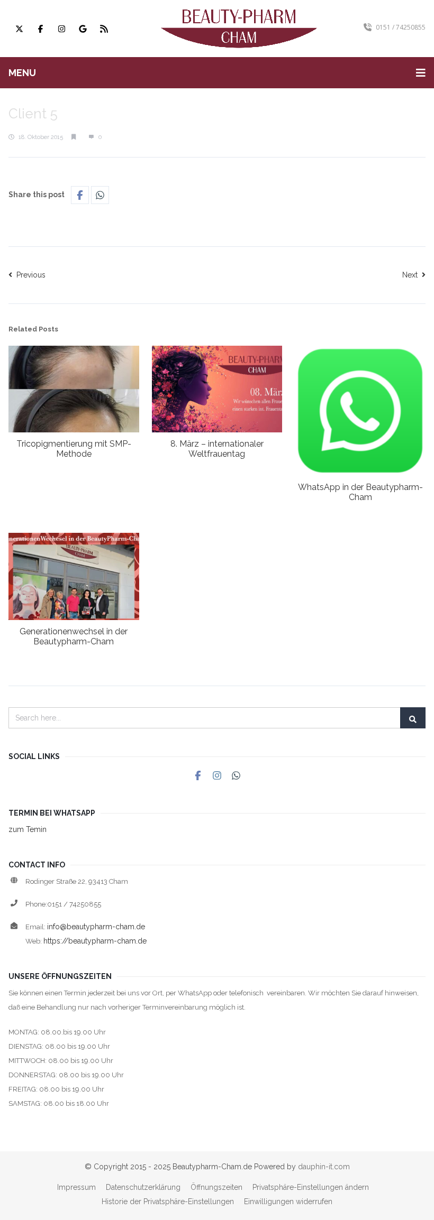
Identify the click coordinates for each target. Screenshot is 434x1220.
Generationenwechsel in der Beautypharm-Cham (74, 636)
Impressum (76, 1187)
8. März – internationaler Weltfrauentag (217, 449)
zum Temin (27, 829)
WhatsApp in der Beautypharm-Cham (360, 492)
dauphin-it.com (324, 1166)
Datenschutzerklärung (143, 1187)
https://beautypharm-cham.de (95, 941)
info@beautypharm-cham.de (96, 926)
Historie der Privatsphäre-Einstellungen (168, 1201)
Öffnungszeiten (216, 1187)
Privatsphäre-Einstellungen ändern (310, 1187)
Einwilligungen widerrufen (288, 1201)
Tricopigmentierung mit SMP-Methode (73, 449)
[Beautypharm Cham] (239, 28)
